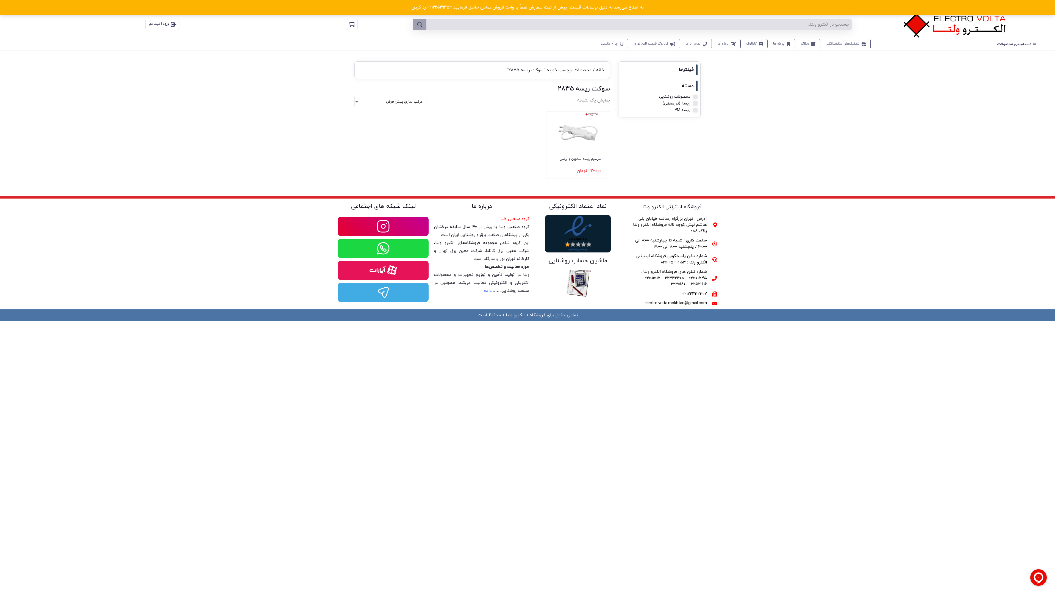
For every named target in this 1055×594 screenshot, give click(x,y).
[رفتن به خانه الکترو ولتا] (954, 24)
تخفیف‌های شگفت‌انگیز (842, 44)
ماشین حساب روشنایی (578, 261)
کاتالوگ (751, 44)
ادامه (488, 291)
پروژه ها (778, 44)
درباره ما (723, 44)
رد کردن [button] (419, 7)
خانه (600, 70)
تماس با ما (693, 44)
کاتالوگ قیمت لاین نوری (651, 44)
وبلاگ (805, 44)
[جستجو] (419, 24)
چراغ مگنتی (609, 44)
